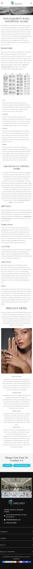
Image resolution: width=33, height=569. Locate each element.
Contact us (7, 465)
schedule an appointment (21, 465)
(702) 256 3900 (11, 523)
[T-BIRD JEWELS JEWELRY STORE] (16, 3)
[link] (16, 11)
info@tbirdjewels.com (13, 520)
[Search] (31, 3)
